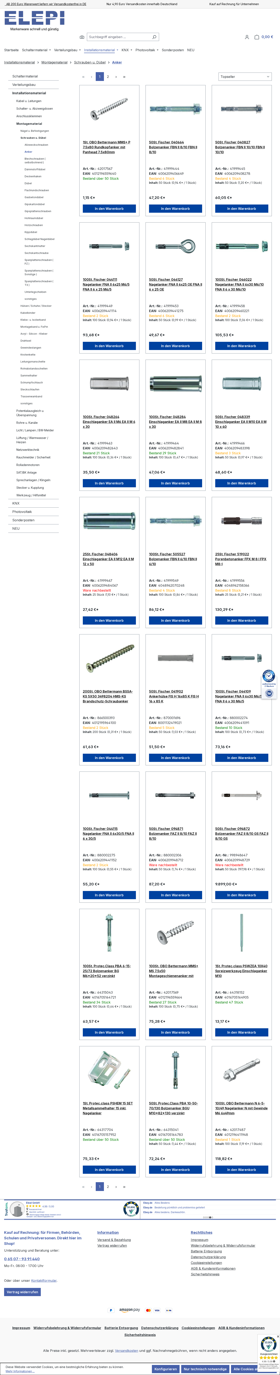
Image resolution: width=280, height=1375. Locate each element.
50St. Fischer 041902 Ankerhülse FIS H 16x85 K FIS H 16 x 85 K (174, 696)
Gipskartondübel (35, 204)
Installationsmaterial (29, 93)
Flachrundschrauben (37, 190)
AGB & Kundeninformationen (213, 1268)
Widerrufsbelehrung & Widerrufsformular (223, 1245)
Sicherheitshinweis (205, 1274)
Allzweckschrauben (36, 144)
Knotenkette (27, 354)
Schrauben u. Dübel (33, 137)
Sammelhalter (28, 375)
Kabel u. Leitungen (28, 101)
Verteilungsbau (23, 85)
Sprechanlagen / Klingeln (33, 480)
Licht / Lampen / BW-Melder (35, 430)
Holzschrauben (34, 225)
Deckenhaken (33, 176)
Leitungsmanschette (32, 361)
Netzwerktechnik (27, 449)
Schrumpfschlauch (31, 382)
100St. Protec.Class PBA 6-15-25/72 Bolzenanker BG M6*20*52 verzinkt (107, 971)
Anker (28, 151)
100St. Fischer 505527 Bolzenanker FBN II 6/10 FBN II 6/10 (173, 559)
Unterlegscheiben (35, 291)
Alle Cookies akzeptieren (254, 1369)
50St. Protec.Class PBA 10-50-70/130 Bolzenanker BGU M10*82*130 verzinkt (173, 1108)
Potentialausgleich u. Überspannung (30, 413)
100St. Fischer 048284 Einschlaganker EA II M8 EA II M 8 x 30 (175, 422)
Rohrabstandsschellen (34, 368)
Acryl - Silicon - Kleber (33, 333)
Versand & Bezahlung (114, 1240)
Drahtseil (25, 340)
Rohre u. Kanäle (27, 422)
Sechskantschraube (37, 253)
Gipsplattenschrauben (38, 211)
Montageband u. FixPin (34, 326)
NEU (16, 528)
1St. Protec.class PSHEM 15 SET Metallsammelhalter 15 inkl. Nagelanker (108, 1108)
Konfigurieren (166, 1369)
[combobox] (118, 37)
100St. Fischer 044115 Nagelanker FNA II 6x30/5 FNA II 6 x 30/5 (108, 834)
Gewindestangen (30, 347)
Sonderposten (23, 520)
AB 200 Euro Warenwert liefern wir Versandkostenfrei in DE (45, 4)
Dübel (28, 183)
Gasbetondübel (34, 197)
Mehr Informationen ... (20, 1371)
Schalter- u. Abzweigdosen (34, 108)
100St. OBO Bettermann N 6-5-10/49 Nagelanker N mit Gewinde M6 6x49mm (241, 1108)
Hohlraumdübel (34, 218)
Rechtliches (201, 1232)
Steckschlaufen (29, 389)
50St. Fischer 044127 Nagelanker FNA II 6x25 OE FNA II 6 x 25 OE (175, 284)
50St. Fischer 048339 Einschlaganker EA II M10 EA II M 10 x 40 (240, 422)
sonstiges (31, 298)
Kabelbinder (27, 312)
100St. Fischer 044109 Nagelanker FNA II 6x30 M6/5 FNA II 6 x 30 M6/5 (238, 696)
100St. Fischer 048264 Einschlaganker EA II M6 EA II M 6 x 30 (109, 422)
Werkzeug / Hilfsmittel (31, 495)
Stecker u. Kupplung (30, 487)
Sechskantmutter (35, 246)
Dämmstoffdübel (35, 169)
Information (108, 1232)
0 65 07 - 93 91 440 (22, 1259)
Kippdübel (31, 232)
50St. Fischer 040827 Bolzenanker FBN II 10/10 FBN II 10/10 (240, 147)
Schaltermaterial (25, 76)
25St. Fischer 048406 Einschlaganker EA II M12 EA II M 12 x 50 (108, 559)
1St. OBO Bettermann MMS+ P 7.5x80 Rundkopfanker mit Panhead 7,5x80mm (106, 147)
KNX (15, 503)
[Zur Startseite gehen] (35, 20)
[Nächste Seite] (116, 76)
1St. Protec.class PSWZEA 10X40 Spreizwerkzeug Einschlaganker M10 (241, 971)
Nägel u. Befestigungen (34, 130)
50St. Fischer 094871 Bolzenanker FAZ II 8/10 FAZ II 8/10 (173, 834)
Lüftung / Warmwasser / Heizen (32, 440)
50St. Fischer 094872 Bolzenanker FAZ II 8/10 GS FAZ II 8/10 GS (241, 834)
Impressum (199, 1240)
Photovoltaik (22, 512)
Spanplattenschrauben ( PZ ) (39, 261)
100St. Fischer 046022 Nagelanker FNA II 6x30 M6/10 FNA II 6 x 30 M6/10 (239, 284)
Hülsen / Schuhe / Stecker (35, 305)
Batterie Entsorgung (206, 1251)
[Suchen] (82, 37)
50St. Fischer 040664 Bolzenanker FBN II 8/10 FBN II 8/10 (173, 147)
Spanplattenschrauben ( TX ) (39, 283)
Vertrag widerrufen (22, 1292)
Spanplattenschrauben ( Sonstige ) (39, 272)
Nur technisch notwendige (205, 1369)
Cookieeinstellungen (206, 1263)
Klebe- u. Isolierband (33, 319)
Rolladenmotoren (28, 465)
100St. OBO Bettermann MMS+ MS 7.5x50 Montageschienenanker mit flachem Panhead (173, 971)
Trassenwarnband (31, 396)
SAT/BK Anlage (26, 472)
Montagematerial (29, 123)
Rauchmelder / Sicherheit (33, 457)
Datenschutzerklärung (208, 1257)
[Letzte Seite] (124, 76)
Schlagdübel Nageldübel (40, 239)
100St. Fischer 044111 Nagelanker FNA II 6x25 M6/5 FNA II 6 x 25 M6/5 (106, 284)
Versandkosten (126, 1351)
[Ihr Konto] (247, 37)
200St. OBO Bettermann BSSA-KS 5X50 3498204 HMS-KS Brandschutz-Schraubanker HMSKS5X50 (108, 696)
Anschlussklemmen (29, 116)
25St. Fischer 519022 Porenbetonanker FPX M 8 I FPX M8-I (240, 559)
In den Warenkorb (109, 209)
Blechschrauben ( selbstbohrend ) (35, 160)
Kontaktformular (44, 1280)
